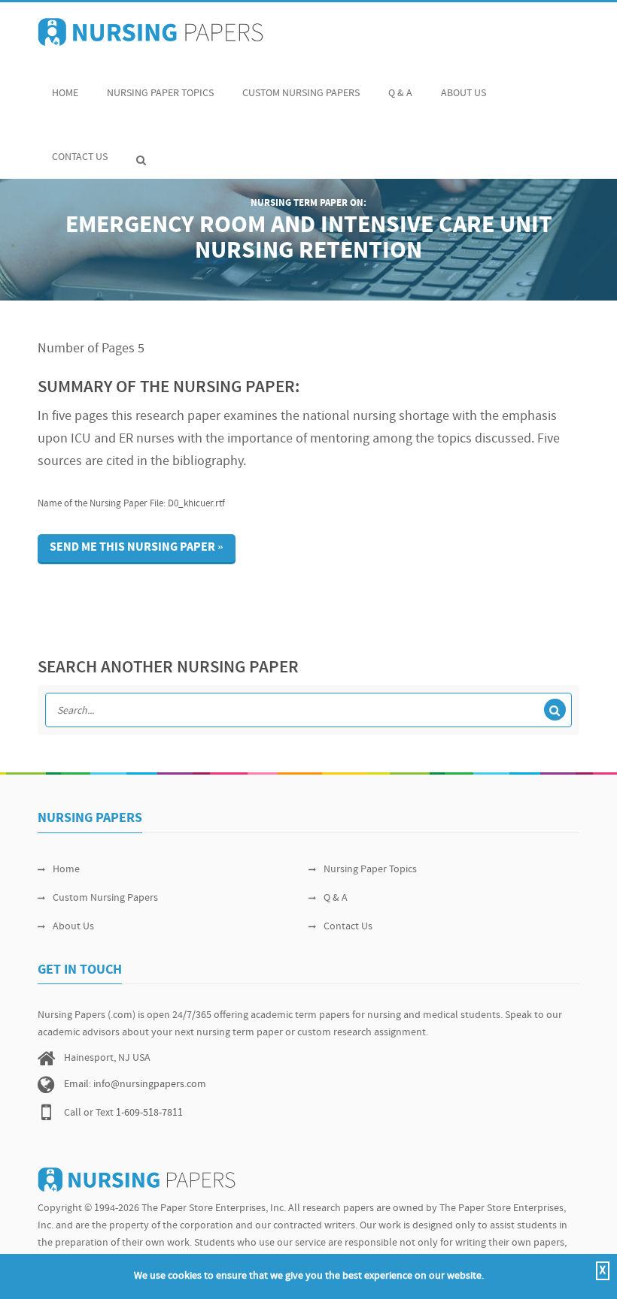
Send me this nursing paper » (136, 548)
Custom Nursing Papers (301, 93)
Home (65, 93)
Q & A (400, 93)
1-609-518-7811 (149, 1113)
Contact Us (80, 157)
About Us (463, 93)
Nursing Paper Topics (160, 93)
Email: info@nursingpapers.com (135, 1084)
